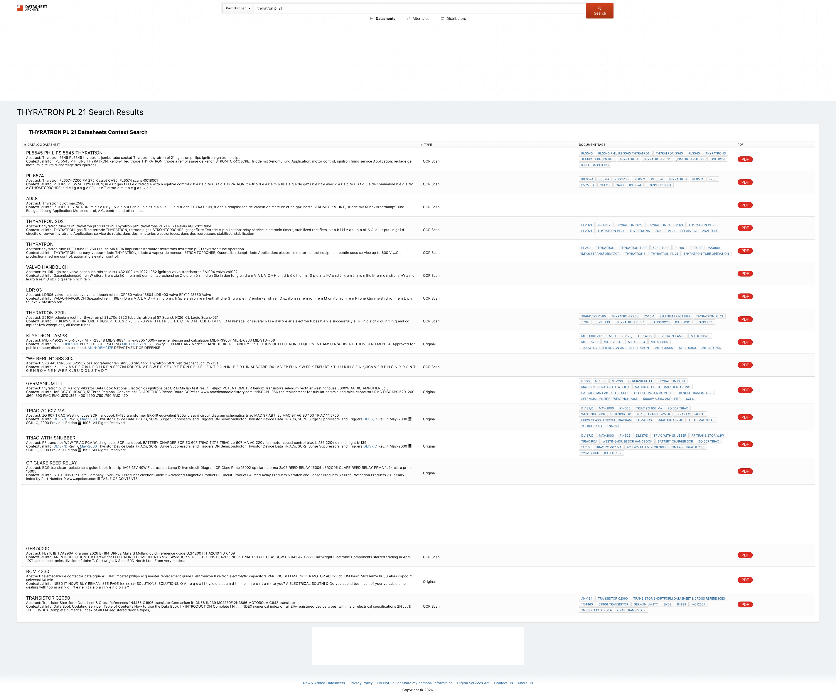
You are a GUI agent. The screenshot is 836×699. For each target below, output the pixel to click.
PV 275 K (587, 185)
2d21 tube (710, 231)
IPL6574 (587, 179)
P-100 (585, 381)
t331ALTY (644, 336)
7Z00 (712, 179)
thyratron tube (633, 248)
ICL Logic (682, 322)
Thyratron (628, 159)
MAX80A (714, 248)
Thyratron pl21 (611, 231)
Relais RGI (688, 231)
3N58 (667, 604)
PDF (745, 159)
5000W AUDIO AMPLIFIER (662, 399)
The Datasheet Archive (32, 8)
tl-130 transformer (653, 414)
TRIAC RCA (589, 441)
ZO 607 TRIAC (677, 408)
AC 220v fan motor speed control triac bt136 (666, 447)
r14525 (624, 408)
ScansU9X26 (659, 322)
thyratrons (715, 153)
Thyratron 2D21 (629, 225)
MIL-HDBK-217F (66, 344)
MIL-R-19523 (700, 336)
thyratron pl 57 (630, 322)
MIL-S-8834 (636, 342)
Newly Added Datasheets (324, 683)
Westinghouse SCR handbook (606, 414)
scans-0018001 (659, 185)
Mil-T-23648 (613, 342)
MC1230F (698, 604)
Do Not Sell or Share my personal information (415, 683)
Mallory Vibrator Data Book (605, 387)
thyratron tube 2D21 (665, 225)
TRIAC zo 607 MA (649, 408)
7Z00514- (622, 179)
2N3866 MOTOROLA (596, 610)
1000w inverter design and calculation (615, 348)
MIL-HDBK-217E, (135, 344)
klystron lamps (671, 336)
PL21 (671, 231)
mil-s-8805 (659, 342)
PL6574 (640, 179)
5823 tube (603, 322)
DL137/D (60, 419)
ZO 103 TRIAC (591, 426)
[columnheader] (219, 144)
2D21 (658, 231)
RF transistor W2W (708, 435)
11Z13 (585, 447)
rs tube (695, 248)
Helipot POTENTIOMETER (654, 393)
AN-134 (586, 598)
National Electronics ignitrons (662, 387)
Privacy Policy (361, 683)
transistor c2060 (613, 598)
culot (605, 185)
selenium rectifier (675, 316)
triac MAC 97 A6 (702, 420)
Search (600, 13)
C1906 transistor (613, 604)
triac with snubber (670, 435)
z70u (585, 322)
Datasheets (385, 18)
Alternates (420, 18)
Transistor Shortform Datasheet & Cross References (679, 598)
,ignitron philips (690, 159)
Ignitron (717, 159)
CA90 (620, 185)
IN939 (681, 604)
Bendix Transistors (695, 393)
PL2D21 (586, 225)
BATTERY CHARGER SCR (675, 441)
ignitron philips (595, 165)
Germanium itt (640, 381)
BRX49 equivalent (690, 414)
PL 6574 (657, 179)
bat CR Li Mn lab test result (605, 393)
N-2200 (617, 381)
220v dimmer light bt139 (601, 453)
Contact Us (503, 683)
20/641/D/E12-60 (593, 316)
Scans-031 (704, 322)
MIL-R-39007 (664, 348)
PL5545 (587, 153)
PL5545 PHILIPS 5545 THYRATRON (624, 153)
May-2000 (88, 419)
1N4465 (587, 604)
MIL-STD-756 (711, 348)
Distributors (455, 18)
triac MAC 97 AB (670, 420)
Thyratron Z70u (625, 316)
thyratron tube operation (706, 253)
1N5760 (613, 426)
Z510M (649, 316)
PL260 (586, 248)
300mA (604, 179)
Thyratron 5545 (669, 153)
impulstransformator (600, 253)
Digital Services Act (473, 683)
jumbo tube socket (597, 159)
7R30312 (604, 225)
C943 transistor (631, 610)
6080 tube (661, 248)
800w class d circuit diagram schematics (616, 420)
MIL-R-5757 (589, 342)
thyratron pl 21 (657, 159)
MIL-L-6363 (687, 348)
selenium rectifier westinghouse (609, 399)
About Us (525, 683)
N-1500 (600, 381)
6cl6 (690, 399)
